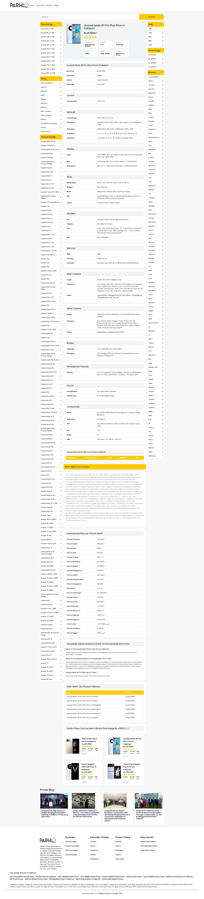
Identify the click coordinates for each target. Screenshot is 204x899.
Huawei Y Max (46, 515)
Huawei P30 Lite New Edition (48, 197)
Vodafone (152, 170)
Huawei (151, 387)
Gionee (151, 258)
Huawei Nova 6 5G (47, 188)
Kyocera (151, 89)
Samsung (151, 456)
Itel (149, 238)
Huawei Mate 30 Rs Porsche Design (48, 163)
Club (150, 319)
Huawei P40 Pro (46, 239)
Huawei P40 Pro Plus (48, 301)
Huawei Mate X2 (47, 380)
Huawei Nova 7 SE (47, 243)
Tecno (150, 436)
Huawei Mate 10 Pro (48, 479)
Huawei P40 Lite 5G (48, 283)
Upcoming (40, 5)
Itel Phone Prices (16, 879)
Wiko (150, 113)
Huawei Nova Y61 (47, 455)
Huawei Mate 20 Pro (48, 467)
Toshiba (151, 162)
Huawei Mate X (46, 176)
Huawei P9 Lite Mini (48, 643)
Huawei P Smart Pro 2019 (50, 192)
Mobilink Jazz (153, 367)
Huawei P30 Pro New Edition (48, 288)
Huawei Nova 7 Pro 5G (49, 251)
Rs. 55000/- (152, 67)
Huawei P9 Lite (46, 275)
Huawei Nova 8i (46, 384)
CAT (150, 145)
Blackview (152, 93)
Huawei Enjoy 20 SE (48, 364)
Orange (151, 218)
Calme (150, 307)
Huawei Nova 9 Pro (47, 396)
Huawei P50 (45, 392)
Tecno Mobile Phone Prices (154, 876)
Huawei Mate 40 (47, 333)
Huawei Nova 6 (46, 180)
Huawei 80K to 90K (48, 69)
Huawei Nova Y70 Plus (49, 412)
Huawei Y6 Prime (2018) (49, 586)
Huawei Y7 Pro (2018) (48, 608)
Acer (150, 133)
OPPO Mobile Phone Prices (68, 876)
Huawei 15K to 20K (47, 33)
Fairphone (152, 129)
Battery (43, 119)
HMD (150, 109)
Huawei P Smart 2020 (48, 271)
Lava (150, 278)
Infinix (150, 440)
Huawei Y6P (45, 267)
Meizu (150, 339)
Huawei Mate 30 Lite (48, 141)
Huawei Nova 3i (46, 491)
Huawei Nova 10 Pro (48, 420)
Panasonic (152, 214)
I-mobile (151, 262)
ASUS (150, 415)
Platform (44, 103)
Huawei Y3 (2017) (47, 675)
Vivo (150, 432)
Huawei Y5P (45, 263)
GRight (150, 311)
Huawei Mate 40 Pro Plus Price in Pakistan (132, 741)
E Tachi (151, 157)
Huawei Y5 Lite (46, 535)
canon (150, 379)
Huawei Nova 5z (46, 153)
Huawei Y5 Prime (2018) (49, 578)
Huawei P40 (45, 226)
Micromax (152, 222)
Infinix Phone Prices (134, 876)
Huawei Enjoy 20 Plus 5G (49, 321)
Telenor (151, 343)
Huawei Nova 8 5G (47, 368)
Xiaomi (151, 395)
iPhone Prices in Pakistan (46, 876)
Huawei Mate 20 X (47, 558)
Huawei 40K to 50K (48, 53)
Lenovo (151, 428)
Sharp (150, 202)
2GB (149, 29)
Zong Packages (71, 855)
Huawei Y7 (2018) (47, 617)
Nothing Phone (153, 137)
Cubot (150, 125)
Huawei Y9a (45, 325)
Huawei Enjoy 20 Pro (48, 309)
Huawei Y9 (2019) (47, 566)
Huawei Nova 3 (46, 483)
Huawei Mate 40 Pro (48, 342)
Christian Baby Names (149, 846)
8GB (149, 41)
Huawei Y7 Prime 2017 (49, 647)
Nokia (150, 383)
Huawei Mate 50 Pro (48, 443)
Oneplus (151, 399)
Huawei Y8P (45, 305)
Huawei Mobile (102, 80)
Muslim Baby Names (148, 842)
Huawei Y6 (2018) (47, 590)
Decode (151, 282)
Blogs (56, 5)
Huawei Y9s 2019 (47, 157)
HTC (150, 351)
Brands (49, 5)
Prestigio (151, 206)
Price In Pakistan (47, 83)
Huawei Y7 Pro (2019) (48, 531)
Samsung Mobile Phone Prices (22, 876)
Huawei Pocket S (47, 451)
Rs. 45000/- (152, 63)
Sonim (150, 81)
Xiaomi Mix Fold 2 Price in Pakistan (89, 740)
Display (43, 99)
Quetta (93, 855)
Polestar (151, 105)
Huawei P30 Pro (46, 463)
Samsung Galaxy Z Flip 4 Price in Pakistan (131, 767)
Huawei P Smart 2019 (48, 544)
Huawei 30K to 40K (48, 49)
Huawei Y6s (45, 259)
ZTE (149, 182)
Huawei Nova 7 (46, 230)
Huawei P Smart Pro (48, 145)
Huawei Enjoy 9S (47, 511)
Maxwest (151, 226)
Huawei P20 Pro (46, 471)
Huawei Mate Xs (46, 218)
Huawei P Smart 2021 (48, 329)
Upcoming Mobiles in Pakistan (88, 879)
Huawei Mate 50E (47, 447)
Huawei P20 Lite (46, 604)
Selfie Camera (46, 115)
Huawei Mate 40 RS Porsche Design (48, 355)
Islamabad (94, 859)
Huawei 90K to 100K (48, 73)
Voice (150, 295)
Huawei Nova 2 (46, 655)
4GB (150, 33)
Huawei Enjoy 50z (47, 459)
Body (42, 95)
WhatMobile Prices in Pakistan (61, 879)
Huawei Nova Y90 (47, 424)
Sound (43, 127)
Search (151, 17)
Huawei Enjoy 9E (46, 507)
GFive (150, 315)
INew (150, 299)
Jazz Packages (71, 842)
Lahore (93, 846)
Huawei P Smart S (47, 313)
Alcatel (151, 347)
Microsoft (151, 355)
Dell (149, 420)
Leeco (150, 230)
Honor (150, 444)
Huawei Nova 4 (46, 540)
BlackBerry (152, 291)
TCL (149, 194)
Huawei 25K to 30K (48, 45)
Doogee (151, 121)
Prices (32, 5)
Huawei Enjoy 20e (47, 404)
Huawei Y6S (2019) (47, 255)
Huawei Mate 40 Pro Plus (50, 346)
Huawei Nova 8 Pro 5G (49, 372)
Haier (150, 363)
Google (151, 391)
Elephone (151, 186)
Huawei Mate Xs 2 (47, 416)
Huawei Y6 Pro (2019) (48, 519)
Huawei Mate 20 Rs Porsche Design (48, 553)
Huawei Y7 (44, 663)
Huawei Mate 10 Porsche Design (50, 634)
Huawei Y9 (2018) (47, 621)
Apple (150, 411)
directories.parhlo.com (90, 893)
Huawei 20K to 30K (48, 41)
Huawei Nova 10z (47, 435)
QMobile (151, 331)
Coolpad (151, 246)
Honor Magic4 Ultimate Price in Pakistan (89, 767)
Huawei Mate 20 (47, 562)
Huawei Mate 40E (47, 376)
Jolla (150, 274)
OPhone (151, 303)
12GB (150, 45)
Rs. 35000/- (152, 59)
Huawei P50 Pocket (48, 408)
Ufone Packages (71, 850)
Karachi (93, 842)
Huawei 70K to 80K (48, 65)
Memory (44, 107)
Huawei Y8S (45, 279)
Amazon (151, 234)
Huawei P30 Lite (46, 487)
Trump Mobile (153, 77)
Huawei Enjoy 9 (46, 548)
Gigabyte (151, 254)
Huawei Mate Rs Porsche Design (50, 595)
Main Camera (46, 111)
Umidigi (151, 101)
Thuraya (151, 85)
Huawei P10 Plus (46, 679)
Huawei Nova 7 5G (47, 247)
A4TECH (151, 403)
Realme (151, 448)
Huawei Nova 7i (46, 210)
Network (44, 91)
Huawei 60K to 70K (48, 61)
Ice (149, 266)
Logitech (151, 407)
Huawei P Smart (46, 625)
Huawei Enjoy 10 (46, 168)
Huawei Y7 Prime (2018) (49, 612)
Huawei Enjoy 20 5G (48, 317)
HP (149, 424)
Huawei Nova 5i (46, 293)
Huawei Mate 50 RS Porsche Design (48, 429)
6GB (149, 37)
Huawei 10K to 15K (47, 29)
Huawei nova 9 (46, 400)
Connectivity (45, 131)
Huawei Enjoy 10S (47, 172)
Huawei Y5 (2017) (47, 671)
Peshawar (94, 850)
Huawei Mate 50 (47, 439)
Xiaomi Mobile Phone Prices (113, 876)
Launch (43, 87)
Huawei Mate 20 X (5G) (49, 503)
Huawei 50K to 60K (48, 57)
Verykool (151, 174)
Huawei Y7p (45, 206)
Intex (150, 270)
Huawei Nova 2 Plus (48, 651)
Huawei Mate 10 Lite (48, 495)
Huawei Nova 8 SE (47, 350)
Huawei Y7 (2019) (47, 527)
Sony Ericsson (153, 323)
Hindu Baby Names (147, 850)
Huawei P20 (45, 600)
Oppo (150, 452)
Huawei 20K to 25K (48, 37)
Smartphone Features (49, 123)
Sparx (150, 141)
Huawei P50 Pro (46, 388)
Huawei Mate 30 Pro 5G (49, 149)
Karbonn (151, 190)
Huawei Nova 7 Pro (47, 235)
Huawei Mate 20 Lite (48, 570)
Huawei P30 (45, 475)
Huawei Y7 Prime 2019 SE (50, 202)
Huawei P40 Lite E (47, 222)
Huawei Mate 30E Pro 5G (50, 360)
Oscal (150, 97)
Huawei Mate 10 (46, 639)
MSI (149, 153)
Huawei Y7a (45, 338)
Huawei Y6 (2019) (47, 523)
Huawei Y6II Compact (49, 659)
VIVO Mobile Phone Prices (90, 876)
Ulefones (151, 166)
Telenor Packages (72, 846)
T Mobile (151, 198)
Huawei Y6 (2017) (47, 667)
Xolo (150, 178)
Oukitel (151, 117)
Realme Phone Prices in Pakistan (179, 876)
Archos (151, 242)
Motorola (151, 286)
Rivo (149, 359)
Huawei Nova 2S (46, 629)
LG (149, 335)
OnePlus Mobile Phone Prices (36, 879)
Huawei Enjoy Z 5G (47, 297)
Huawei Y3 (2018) (47, 582)
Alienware (152, 149)
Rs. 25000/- (152, 55)
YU (149, 327)
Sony (150, 375)
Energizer (151, 250)
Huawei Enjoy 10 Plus (48, 499)
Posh (150, 210)
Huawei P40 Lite (46, 214)
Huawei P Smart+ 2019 (49, 574)
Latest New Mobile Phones (112, 879)
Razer (150, 371)
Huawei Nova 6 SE (47, 184)
